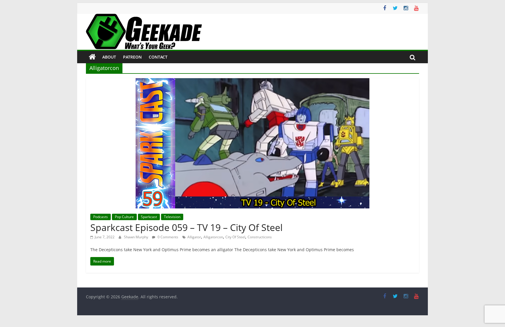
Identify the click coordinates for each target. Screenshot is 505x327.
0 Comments (167, 236)
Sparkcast (149, 216)
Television (172, 216)
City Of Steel (235, 236)
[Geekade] (92, 57)
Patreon (132, 57)
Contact (158, 57)
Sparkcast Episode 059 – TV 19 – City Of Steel (186, 227)
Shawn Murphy (136, 236)
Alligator (194, 236)
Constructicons (260, 236)
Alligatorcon (213, 236)
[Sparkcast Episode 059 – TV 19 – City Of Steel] (252, 81)
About (109, 57)
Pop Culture (124, 216)
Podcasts (100, 216)
